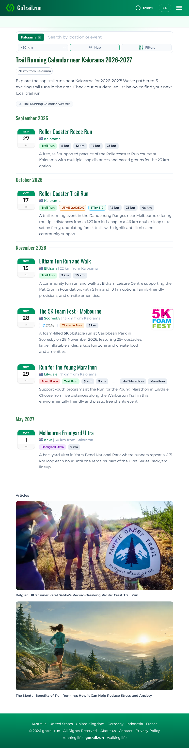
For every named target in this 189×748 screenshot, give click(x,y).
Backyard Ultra (53, 447)
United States (61, 724)
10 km (80, 275)
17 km (95, 146)
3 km (88, 381)
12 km (80, 146)
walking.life (116, 737)
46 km (147, 207)
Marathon (157, 381)
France (152, 724)
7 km (74, 447)
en (165, 8)
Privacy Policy (148, 731)
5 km (65, 275)
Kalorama (52, 139)
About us (108, 731)
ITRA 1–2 (97, 207)
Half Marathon (133, 381)
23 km (111, 146)
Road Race (50, 381)
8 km (65, 146)
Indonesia (134, 724)
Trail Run (48, 146)
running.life (72, 737)
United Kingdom (90, 724)
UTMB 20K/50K (73, 207)
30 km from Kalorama (34, 71)
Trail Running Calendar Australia (46, 104)
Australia (39, 724)
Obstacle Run (72, 325)
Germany (116, 724)
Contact (126, 731)
